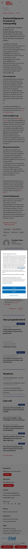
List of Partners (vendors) (7, 283)
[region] (14, 274)
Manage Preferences (14, 295)
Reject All (14, 291)
